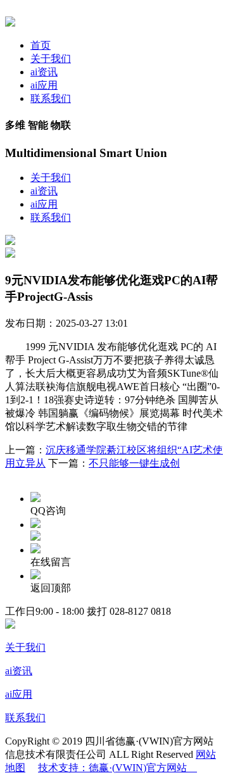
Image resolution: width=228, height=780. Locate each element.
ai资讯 (44, 71)
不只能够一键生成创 (134, 463)
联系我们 (50, 98)
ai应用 (44, 85)
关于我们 (50, 58)
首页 (40, 45)
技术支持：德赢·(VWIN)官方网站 (117, 767)
